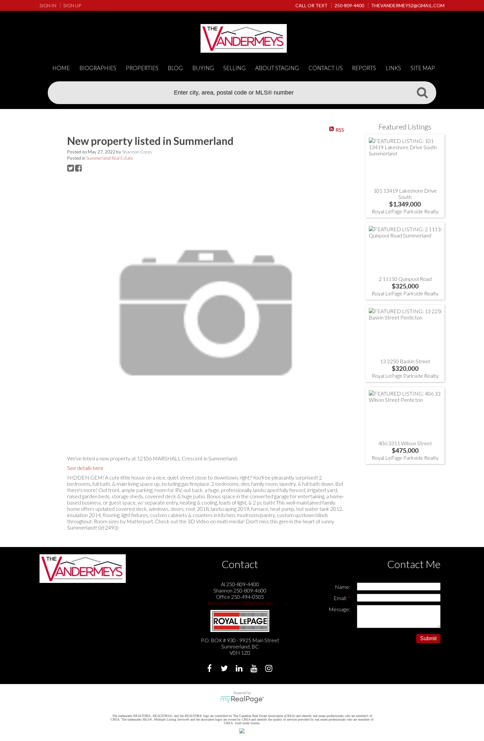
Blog (175, 68)
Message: (339, 609)
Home (61, 68)
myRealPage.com (242, 699)
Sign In (48, 5)
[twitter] (225, 669)
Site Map (423, 68)
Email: (341, 598)
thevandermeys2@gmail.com (240, 603)
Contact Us (326, 68)
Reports (364, 68)
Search (422, 92)
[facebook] (210, 669)
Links (393, 68)
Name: (342, 587)
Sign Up (72, 5)
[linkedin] (239, 669)
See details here (85, 468)
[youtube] (254, 669)
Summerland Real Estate (109, 158)
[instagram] (269, 669)
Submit (428, 638)
